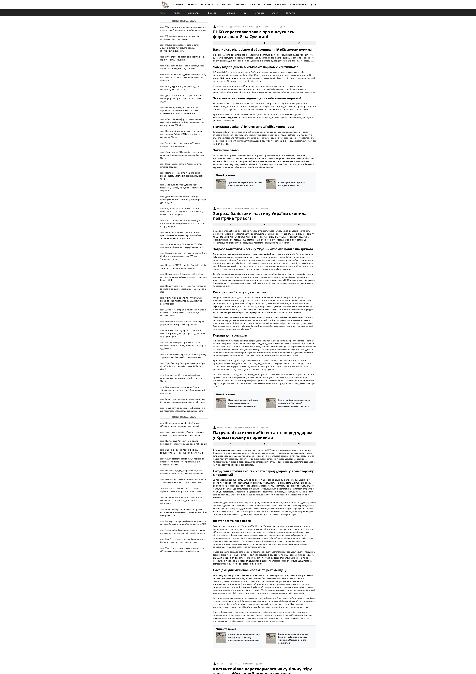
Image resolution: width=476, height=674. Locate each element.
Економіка (207, 4)
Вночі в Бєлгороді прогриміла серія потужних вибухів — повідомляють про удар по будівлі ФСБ (183, 345)
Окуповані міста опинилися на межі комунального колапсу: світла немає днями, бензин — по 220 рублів (181, 211)
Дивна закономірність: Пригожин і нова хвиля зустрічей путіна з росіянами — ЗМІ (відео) (182, 98)
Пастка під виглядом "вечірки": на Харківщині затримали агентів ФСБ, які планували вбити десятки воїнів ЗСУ (179, 110)
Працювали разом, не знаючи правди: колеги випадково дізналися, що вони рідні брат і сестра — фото (183, 512)
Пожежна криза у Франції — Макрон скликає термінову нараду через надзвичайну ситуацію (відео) (182, 333)
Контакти (290, 13)
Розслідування (298, 4)
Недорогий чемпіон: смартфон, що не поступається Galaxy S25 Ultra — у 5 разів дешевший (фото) (181, 134)
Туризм (176, 13)
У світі (267, 4)
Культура (255, 4)
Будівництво (194, 13)
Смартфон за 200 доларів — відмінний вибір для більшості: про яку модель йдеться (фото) (182, 155)
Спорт (275, 13)
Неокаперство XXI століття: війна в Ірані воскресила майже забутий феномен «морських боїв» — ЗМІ (183, 277)
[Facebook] (311, 5)
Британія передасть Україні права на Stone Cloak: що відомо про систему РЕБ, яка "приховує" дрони (183, 256)
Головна (178, 4)
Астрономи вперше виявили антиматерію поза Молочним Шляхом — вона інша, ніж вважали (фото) (183, 312)
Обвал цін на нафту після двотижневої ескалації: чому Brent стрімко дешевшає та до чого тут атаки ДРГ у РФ (182, 122)
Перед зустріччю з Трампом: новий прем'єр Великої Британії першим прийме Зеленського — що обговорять (180, 235)
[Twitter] (315, 5)
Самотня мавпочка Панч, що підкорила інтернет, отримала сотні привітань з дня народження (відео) (182, 461)
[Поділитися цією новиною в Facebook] (230, 43)
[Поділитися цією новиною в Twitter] (264, 43)
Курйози (230, 13)
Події (245, 13)
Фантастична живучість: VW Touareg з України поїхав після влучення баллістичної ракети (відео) (181, 300)
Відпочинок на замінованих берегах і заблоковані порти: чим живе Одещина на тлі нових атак (182, 390)
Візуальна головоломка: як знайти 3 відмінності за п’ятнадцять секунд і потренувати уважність (179, 48)
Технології (240, 4)
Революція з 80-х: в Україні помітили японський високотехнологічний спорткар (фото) (181, 378)
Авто (162, 13)
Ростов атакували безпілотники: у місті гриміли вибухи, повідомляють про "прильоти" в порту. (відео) (183, 223)
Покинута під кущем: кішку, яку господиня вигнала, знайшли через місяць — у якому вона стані (183, 289)
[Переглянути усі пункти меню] (305, 13)
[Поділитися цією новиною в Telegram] (299, 43)
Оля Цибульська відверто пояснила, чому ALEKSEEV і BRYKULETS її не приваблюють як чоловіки (183, 77)
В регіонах (280, 4)
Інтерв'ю (259, 13)
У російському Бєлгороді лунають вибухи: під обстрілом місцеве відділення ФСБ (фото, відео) (183, 366)
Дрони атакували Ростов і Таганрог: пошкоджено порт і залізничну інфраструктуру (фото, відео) (183, 199)
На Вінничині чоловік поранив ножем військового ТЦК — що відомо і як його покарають (181, 500)
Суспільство (224, 4)
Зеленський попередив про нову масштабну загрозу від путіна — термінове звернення (181, 187)
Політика (192, 4)
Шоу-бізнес (213, 13)
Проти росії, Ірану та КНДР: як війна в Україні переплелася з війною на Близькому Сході (181, 175)
